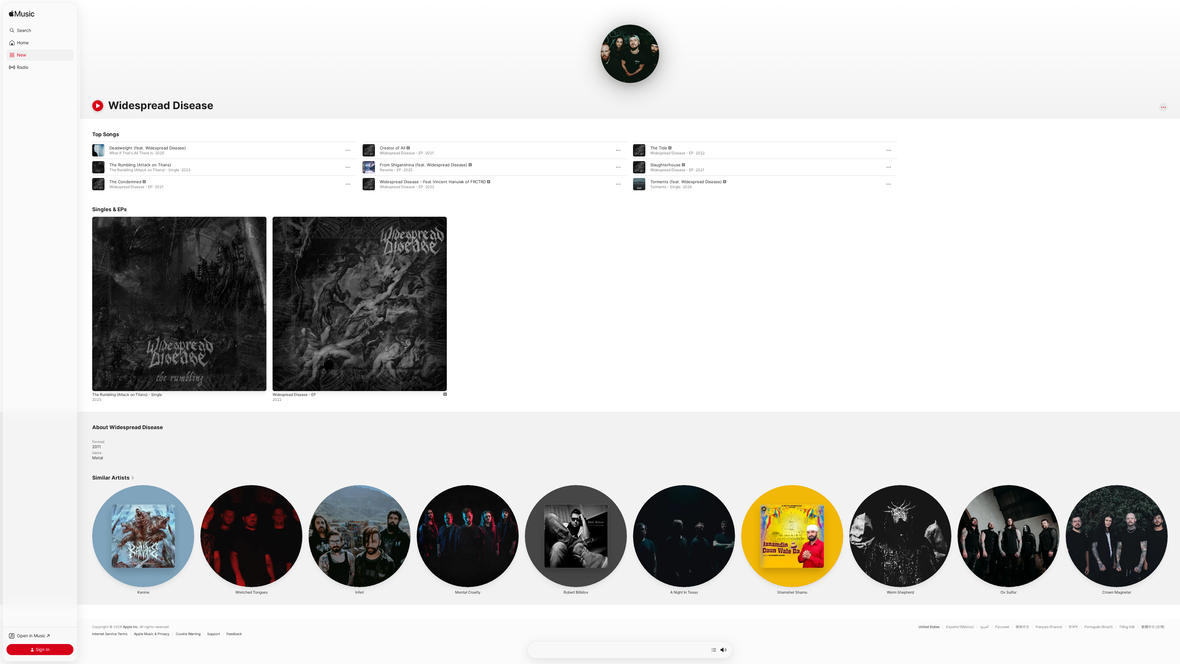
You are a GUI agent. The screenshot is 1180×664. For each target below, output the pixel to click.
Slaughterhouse (665, 164)
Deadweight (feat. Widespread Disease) (147, 147)
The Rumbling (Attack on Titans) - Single (131, 219)
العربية (984, 627)
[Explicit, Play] (98, 184)
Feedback (234, 634)
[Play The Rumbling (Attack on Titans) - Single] (99, 383)
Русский (1002, 627)
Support (213, 634)
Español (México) (960, 627)
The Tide (658, 147)
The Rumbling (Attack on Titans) (140, 164)
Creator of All (392, 147)
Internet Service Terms (110, 634)
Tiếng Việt (1127, 627)
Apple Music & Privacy (151, 634)
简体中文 (1022, 627)
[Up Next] (714, 650)
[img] (21, 14)
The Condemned (125, 181)
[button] (40, 30)
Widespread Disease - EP (297, 219)
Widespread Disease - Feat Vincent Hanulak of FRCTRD (433, 181)
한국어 (1073, 627)
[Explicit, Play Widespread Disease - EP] (280, 383)
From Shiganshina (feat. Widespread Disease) (423, 164)
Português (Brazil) (1098, 627)
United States (929, 627)
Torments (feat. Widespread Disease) (686, 181)
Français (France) (1049, 627)
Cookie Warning (188, 634)
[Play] (97, 105)
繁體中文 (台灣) (1153, 627)
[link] (113, 477)
